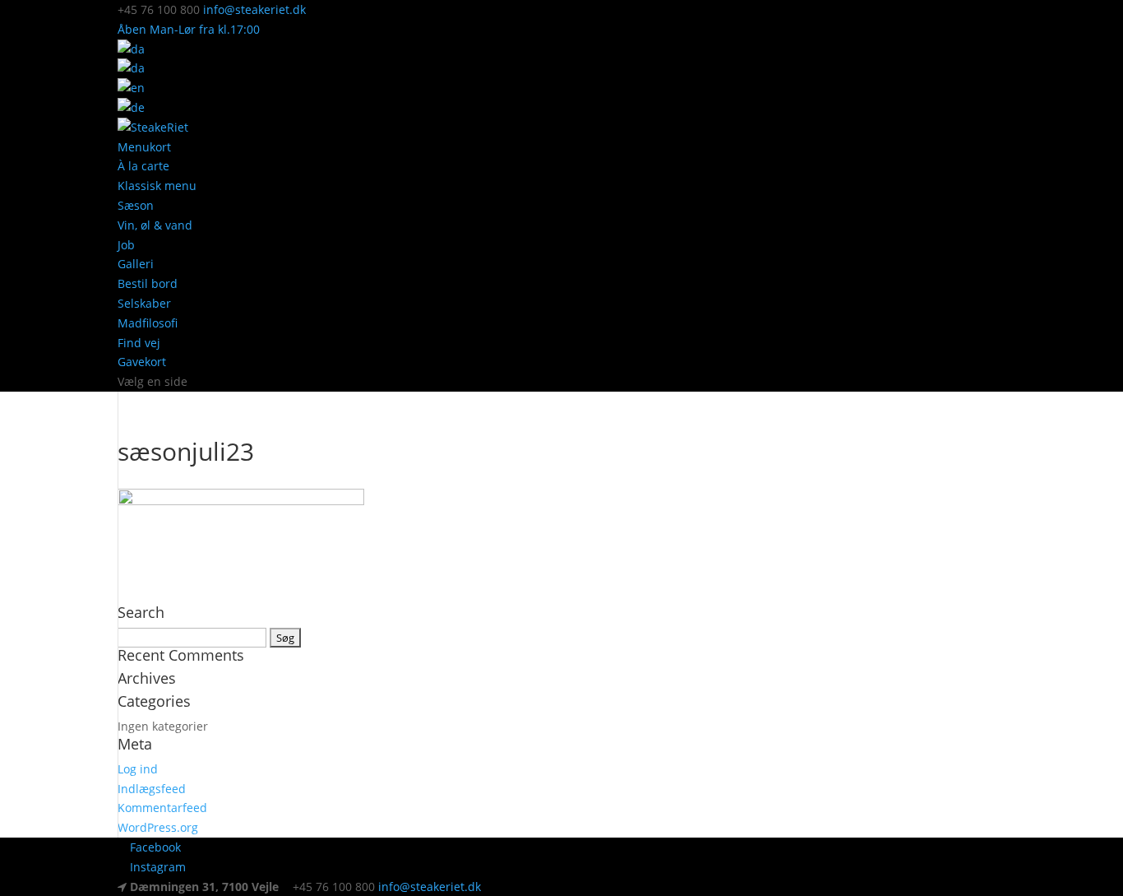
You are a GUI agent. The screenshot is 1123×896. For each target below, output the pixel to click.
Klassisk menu (157, 185)
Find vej (139, 343)
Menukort (144, 147)
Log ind (138, 769)
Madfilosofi (148, 323)
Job (126, 245)
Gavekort (142, 361)
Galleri (136, 264)
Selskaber (144, 303)
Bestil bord (148, 283)
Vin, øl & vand (155, 225)
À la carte (143, 166)
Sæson (136, 205)
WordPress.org (158, 827)
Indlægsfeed (152, 788)
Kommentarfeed (162, 807)
